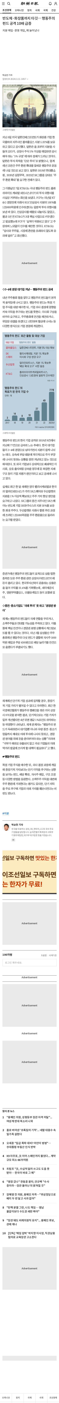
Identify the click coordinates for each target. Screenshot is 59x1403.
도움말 (44, 955)
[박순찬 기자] (6, 827)
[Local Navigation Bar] (3, 3)
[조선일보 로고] (29, 3)
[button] (3, 3)
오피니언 (6, 1397)
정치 (18, 1397)
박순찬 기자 (7, 75)
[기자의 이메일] (13, 840)
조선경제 (53, 1397)
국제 (29, 1397)
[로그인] (55, 3)
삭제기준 (53, 955)
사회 (41, 1397)
